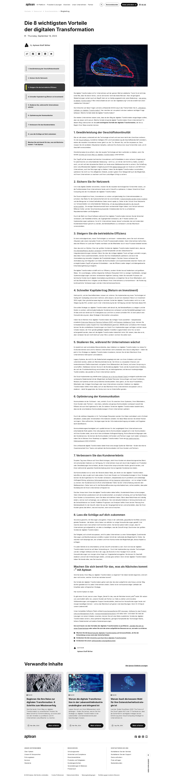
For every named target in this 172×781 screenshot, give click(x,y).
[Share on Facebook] (32, 54)
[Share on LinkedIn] (45, 54)
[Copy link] (26, 54)
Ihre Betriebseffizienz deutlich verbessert (88, 251)
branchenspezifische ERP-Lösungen (115, 611)
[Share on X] (39, 54)
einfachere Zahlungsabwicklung (97, 480)
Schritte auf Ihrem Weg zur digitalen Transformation (96, 155)
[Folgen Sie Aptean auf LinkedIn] (143, 737)
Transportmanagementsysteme (105, 614)
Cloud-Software (84, 140)
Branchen (67, 5)
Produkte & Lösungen (54, 5)
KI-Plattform (41, 5)
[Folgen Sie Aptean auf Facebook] (136, 737)
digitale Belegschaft (118, 167)
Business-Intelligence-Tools (125, 322)
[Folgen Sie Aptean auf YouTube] (146, 737)
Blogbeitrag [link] (65, 11)
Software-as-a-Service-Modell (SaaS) (115, 376)
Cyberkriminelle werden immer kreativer (133, 199)
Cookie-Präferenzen (58, 775)
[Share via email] (51, 54)
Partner (90, 5)
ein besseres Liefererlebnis (121, 480)
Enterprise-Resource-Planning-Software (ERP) (97, 322)
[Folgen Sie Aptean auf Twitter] (139, 737)
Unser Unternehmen (79, 5)
